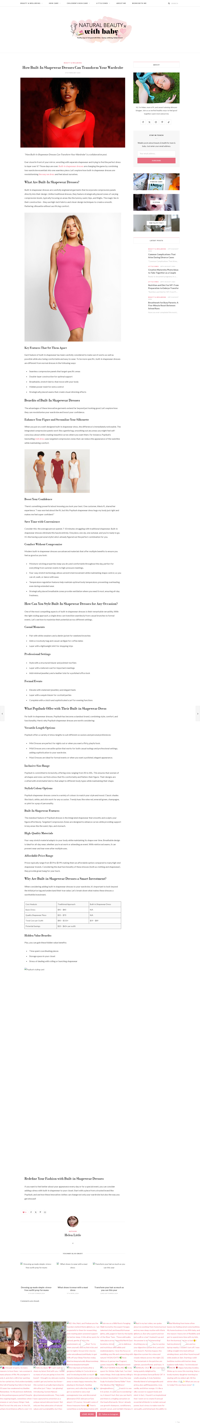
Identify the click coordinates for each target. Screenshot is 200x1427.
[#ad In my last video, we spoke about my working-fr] (150, 1343)
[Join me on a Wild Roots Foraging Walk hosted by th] (116, 1343)
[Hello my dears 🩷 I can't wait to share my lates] (49, 1388)
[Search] (169, 3)
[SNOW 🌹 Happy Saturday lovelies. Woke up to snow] (183, 1388)
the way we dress (47, 174)
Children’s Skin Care (77, 3)
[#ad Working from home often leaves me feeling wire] (183, 1343)
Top (178, 1422)
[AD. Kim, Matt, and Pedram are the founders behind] (83, 1343)
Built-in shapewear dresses (71, 166)
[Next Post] (198, 713)
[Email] (10, 183)
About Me (121, 3)
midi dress (40, 438)
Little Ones (102, 3)
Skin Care (53, 3)
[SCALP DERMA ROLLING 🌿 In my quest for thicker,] (116, 1388)
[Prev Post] (2, 713)
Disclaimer (54, 1422)
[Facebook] (10, 162)
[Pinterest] (10, 176)
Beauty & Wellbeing (30, 3)
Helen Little (73, 1235)
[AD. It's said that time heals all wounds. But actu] (49, 1343)
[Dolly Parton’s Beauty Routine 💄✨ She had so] (16, 1343)
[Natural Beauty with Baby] (100, 29)
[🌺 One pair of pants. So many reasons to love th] (16, 1388)
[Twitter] (10, 169)
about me (165, 114)
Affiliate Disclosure (66, 1422)
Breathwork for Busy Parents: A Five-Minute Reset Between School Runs (163, 305)
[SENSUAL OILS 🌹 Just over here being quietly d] (150, 1388)
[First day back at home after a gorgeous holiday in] (83, 1388)
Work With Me (139, 3)
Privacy (47, 1422)
